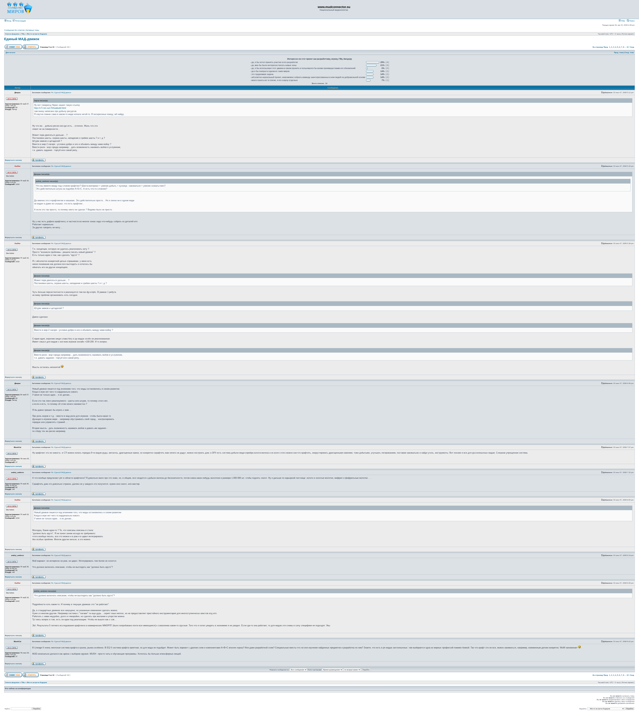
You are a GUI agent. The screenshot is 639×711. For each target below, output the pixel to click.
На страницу (598, 47)
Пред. (606, 47)
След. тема (629, 52)
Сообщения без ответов (14, 30)
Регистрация (20, 21)
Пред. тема (618, 52)
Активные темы (32, 30)
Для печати (10, 52)
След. (632, 47)
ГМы (23, 34)
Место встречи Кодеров (37, 34)
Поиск (632, 21)
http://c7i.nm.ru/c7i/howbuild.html (50, 108)
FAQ (623, 21)
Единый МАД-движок (21, 39)
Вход (8, 21)
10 (628, 47)
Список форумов (12, 34)
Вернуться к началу (13, 160)
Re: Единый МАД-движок (61, 92)
